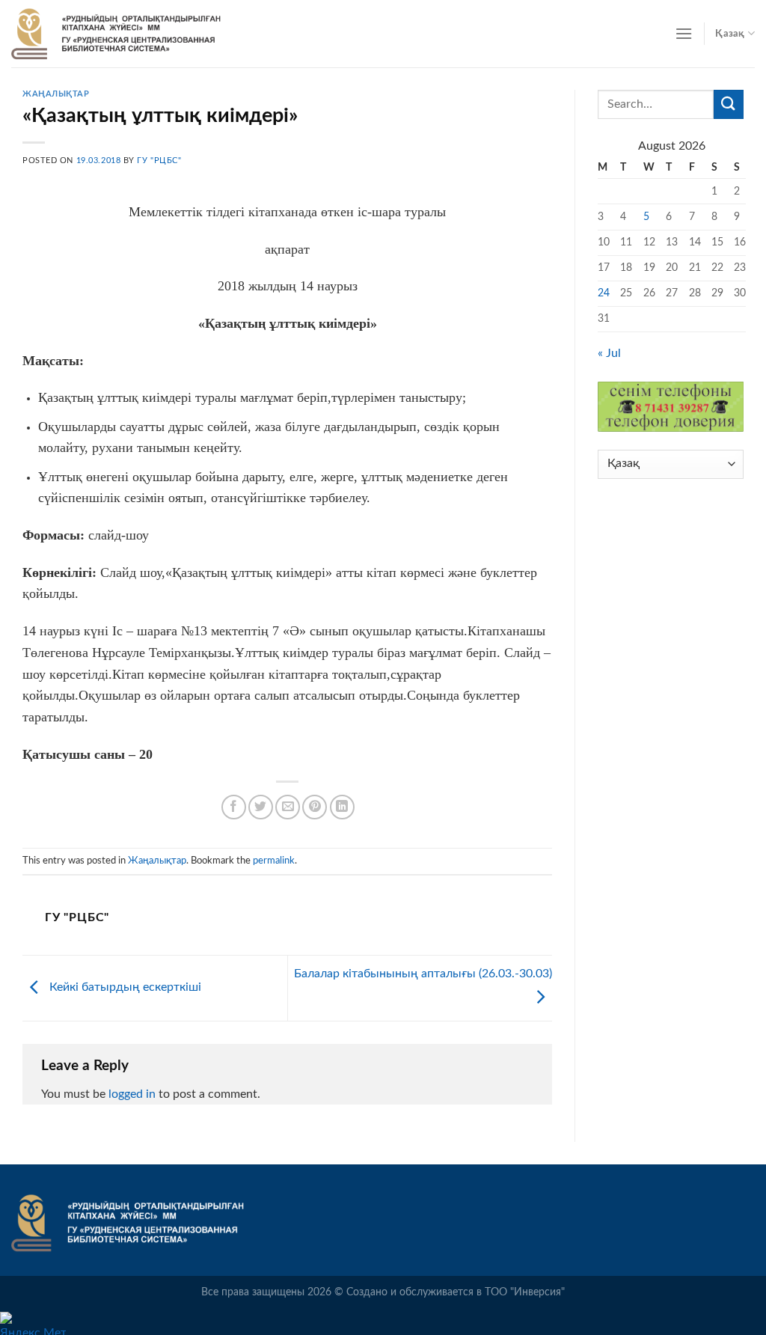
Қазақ (729, 33)
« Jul (609, 353)
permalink (274, 860)
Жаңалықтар (56, 94)
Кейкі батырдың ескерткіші (123, 988)
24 (604, 293)
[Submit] (729, 104)
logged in (132, 1094)
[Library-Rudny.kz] (116, 33)
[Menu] (684, 33)
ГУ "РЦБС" (159, 160)
